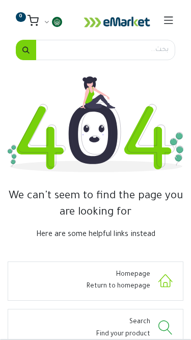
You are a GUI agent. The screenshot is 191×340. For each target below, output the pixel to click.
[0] (27, 23)
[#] (168, 22)
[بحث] (26, 50)
